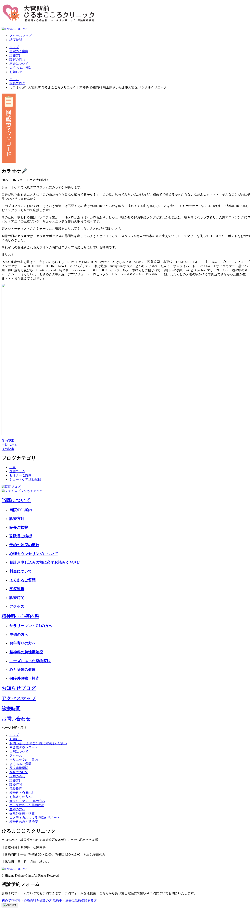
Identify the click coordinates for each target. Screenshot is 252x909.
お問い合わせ (16, 718)
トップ (14, 47)
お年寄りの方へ (22, 643)
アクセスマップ (20, 35)
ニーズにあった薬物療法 (30, 661)
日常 (12, 467)
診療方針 (15, 55)
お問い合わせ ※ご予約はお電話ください (38, 743)
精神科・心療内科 (20, 616)
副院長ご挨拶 (20, 536)
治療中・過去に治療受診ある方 (75, 900)
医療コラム (17, 471)
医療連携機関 (18, 768)
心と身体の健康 (22, 669)
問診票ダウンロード (23, 747)
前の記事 (8, 440)
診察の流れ (17, 59)
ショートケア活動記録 (25, 479)
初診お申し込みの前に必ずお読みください (45, 562)
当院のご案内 (18, 51)
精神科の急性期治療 (26, 652)
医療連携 (16, 589)
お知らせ (15, 72)
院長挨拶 (15, 788)
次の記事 (8, 449)
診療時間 (15, 39)
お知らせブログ (19, 688)
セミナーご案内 (20, 475)
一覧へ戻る (9, 445)
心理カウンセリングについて (33, 554)
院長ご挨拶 (18, 527)
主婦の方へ (18, 634)
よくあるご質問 (20, 67)
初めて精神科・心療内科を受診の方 (27, 900)
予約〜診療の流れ (24, 545)
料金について (18, 63)
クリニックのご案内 (23, 759)
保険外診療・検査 (24, 678)
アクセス (16, 606)
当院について (16, 500)
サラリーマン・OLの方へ (30, 626)
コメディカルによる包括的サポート (34, 817)
